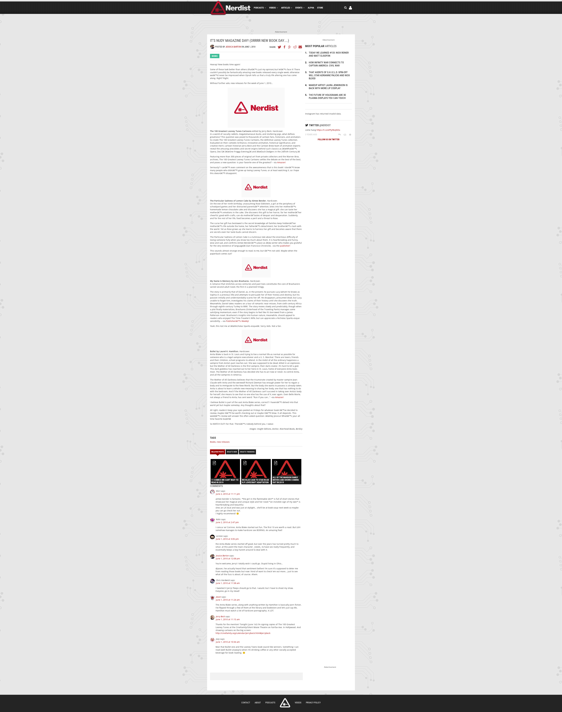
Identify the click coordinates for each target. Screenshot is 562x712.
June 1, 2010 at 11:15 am (228, 619)
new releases (223, 441)
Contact (245, 702)
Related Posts (217, 452)
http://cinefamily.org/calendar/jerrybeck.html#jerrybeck (243, 633)
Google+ (290, 47)
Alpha (311, 7)
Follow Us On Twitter (328, 139)
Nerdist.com (285, 702)
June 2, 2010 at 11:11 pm (228, 494)
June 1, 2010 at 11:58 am (228, 583)
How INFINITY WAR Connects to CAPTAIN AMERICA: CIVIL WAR (326, 64)
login (350, 8)
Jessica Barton (233, 46)
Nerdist (230, 8)
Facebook (285, 47)
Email (300, 47)
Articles (285, 7)
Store (320, 7)
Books (215, 56)
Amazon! (281, 162)
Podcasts (259, 7)
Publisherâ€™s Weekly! (237, 321)
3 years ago (311, 134)
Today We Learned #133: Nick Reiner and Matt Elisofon (329, 54)
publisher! (285, 245)
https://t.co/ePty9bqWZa (328, 130)
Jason (218, 596)
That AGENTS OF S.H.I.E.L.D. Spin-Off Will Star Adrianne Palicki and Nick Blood (329, 75)
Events (298, 7)
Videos (272, 7)
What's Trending (247, 452)
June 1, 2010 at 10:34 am (228, 641)
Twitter (279, 47)
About (258, 702)
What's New (232, 452)
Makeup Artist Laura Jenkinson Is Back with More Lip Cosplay (328, 87)
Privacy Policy (313, 702)
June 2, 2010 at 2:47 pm (227, 522)
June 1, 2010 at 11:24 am (228, 599)
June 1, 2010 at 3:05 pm (227, 539)
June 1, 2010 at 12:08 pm (228, 558)
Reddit (295, 47)
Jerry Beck (220, 616)
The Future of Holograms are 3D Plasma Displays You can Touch (327, 96)
